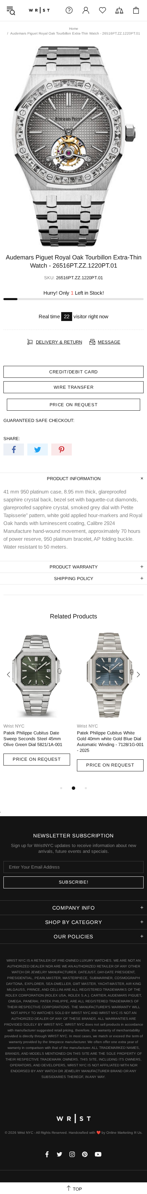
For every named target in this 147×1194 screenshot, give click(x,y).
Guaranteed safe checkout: (39, 420)
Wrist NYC (39, 10)
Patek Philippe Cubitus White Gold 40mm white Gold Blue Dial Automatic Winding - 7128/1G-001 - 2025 (110, 741)
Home (73, 28)
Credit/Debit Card (73, 371)
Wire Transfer (73, 387)
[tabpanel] (37, 705)
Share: (11, 438)
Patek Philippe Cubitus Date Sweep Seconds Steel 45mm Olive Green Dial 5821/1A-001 (32, 738)
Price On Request (37, 759)
